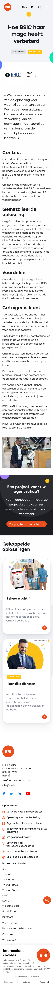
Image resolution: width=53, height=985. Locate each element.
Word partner (10, 923)
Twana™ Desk (10, 885)
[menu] (47, 7)
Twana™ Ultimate (12, 879)
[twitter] (11, 793)
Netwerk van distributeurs (17, 928)
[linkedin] (19, 793)
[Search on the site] (39, 7)
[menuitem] (24, 7)
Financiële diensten (21, 684)
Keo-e (5, 900)
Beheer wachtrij (18, 598)
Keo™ (5, 895)
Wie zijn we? (9, 940)
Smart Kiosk (9, 911)
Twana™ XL (8, 874)
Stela (5, 869)
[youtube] (28, 793)
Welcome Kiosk (11, 906)
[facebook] (3, 793)
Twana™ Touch (10, 890)
